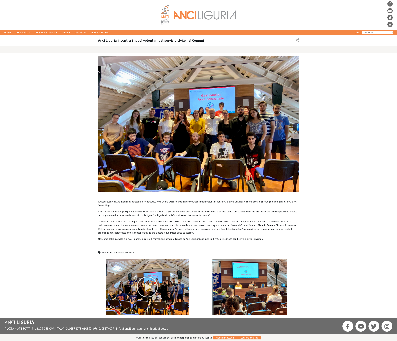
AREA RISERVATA (100, 32)
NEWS (65, 32)
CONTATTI (80, 32)
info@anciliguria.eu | (130, 328)
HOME (7, 32)
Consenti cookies (249, 337)
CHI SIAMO (22, 32)
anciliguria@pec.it (156, 328)
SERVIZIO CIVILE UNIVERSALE (118, 252)
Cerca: (358, 32)
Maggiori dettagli (225, 337)
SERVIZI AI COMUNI (44, 32)
